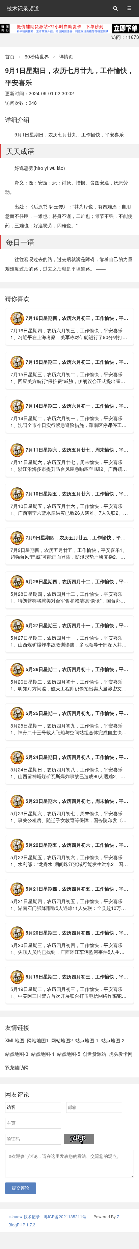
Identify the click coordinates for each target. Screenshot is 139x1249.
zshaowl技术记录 (24, 1216)
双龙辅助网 (17, 1067)
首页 (10, 56)
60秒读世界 (37, 56)
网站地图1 (38, 1040)
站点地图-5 (68, 1053)
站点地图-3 (16, 1053)
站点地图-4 (42, 1053)
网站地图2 (62, 1040)
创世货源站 (94, 1053)
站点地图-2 (112, 1040)
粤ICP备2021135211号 (65, 1216)
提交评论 (20, 1188)
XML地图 (14, 1040)
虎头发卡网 (121, 1053)
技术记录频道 (23, 8)
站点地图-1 (87, 1040)
